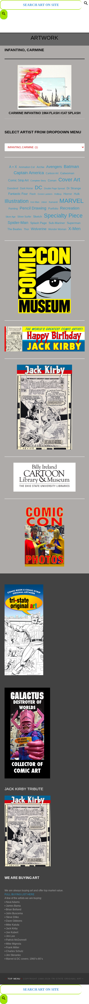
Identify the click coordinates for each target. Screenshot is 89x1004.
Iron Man (34, 202)
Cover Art (69, 179)
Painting (13, 208)
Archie (40, 167)
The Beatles (14, 229)
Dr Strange (74, 188)
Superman (74, 223)
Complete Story (38, 180)
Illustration (17, 201)
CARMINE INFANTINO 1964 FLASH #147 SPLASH (45, 113)
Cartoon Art (52, 173)
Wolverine (38, 229)
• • (14, 979)
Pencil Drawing (33, 208)
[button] (86, 4)
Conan (52, 180)
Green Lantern (45, 194)
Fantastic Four (18, 193)
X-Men (74, 228)
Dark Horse (26, 188)
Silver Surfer (24, 216)
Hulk (77, 193)
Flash (33, 194)
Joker (44, 202)
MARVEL (71, 200)
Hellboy (58, 194)
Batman (71, 166)
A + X (13, 167)
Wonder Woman (57, 229)
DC (38, 187)
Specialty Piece (63, 215)
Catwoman (67, 173)
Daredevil (12, 188)
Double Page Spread (54, 188)
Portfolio (53, 208)
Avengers (54, 167)
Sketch (37, 216)
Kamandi (53, 202)
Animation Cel (27, 167)
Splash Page (38, 223)
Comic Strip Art (18, 180)
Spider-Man (18, 222)
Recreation (69, 208)
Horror (68, 193)
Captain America (29, 172)
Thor (26, 229)
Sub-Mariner (57, 223)
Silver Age (11, 216)
